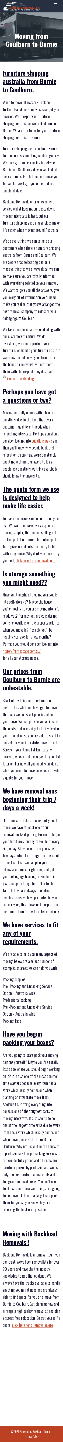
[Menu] (55, 6)
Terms (47, 1431)
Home (6, 25)
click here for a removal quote (36, 560)
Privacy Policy (31, 1436)
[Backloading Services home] (22, 6)
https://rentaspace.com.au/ (22, 651)
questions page (42, 441)
